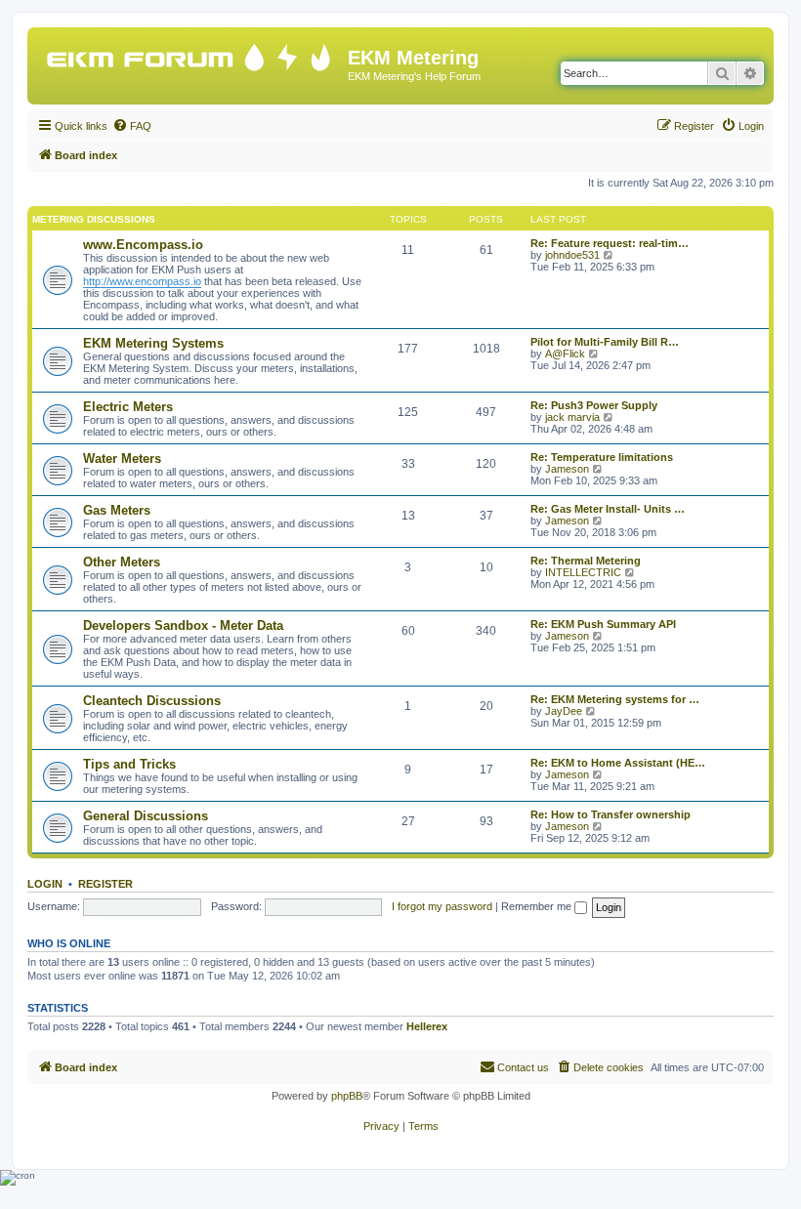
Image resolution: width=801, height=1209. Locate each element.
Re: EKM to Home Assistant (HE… (617, 763)
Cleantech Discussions (152, 700)
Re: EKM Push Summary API (603, 624)
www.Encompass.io (143, 244)
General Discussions (145, 816)
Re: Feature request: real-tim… (609, 243)
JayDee (563, 711)
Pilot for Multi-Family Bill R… (604, 342)
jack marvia (572, 417)
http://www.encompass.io (142, 281)
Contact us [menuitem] (523, 1067)
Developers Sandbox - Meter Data (183, 625)
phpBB (346, 1096)
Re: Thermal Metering (585, 560)
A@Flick (565, 353)
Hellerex (426, 1026)
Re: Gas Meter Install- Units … (607, 509)
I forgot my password (442, 906)
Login (45, 884)
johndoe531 (572, 255)
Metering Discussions (93, 219)
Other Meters (121, 562)
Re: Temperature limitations (601, 457)
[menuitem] (131, 126)
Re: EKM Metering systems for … (614, 699)
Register (105, 884)
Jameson (567, 469)
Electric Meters (128, 406)
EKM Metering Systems (153, 343)
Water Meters (122, 458)
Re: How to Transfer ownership (610, 814)
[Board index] (190, 53)
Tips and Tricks (129, 764)
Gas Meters (116, 510)
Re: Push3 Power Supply (593, 405)
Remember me (537, 906)
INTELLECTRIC (583, 572)
